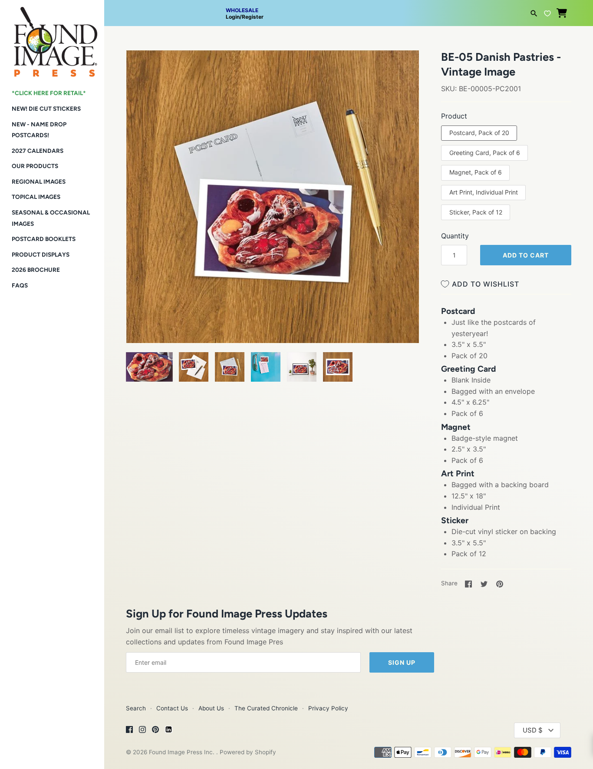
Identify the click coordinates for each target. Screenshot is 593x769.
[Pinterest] (155, 730)
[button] (144, 67)
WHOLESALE (242, 10)
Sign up (401, 662)
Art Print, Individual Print (483, 192)
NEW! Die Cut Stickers (46, 108)
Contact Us (172, 708)
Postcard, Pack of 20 (479, 132)
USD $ (533, 730)
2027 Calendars (37, 150)
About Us (211, 708)
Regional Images (39, 181)
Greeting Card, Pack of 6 (484, 152)
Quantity (455, 235)
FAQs (20, 285)
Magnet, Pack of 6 (475, 172)
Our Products (35, 165)
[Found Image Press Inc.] (52, 38)
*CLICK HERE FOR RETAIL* (49, 92)
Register (253, 16)
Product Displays (40, 254)
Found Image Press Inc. (182, 752)
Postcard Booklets (44, 238)
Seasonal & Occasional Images (51, 218)
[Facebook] (129, 730)
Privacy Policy (328, 708)
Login (233, 16)
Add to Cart (526, 255)
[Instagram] (142, 730)
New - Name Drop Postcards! (39, 130)
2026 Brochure (36, 269)
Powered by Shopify (248, 752)
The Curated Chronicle (266, 708)
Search (136, 708)
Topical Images (36, 196)
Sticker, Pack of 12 (475, 212)
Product (454, 116)
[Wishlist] (547, 12)
